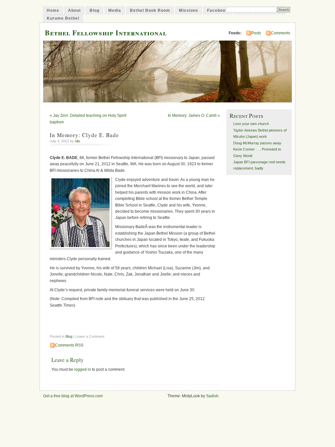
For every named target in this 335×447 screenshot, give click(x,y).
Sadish (212, 396)
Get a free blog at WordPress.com (73, 396)
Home (53, 10)
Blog (94, 10)
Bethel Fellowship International (106, 32)
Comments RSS (69, 345)
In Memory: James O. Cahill (192, 115)
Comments (280, 33)
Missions (188, 10)
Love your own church (251, 124)
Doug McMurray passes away (257, 143)
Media (114, 10)
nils (77, 141)
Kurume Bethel (63, 18)
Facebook (217, 10)
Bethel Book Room (150, 10)
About (74, 10)
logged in (82, 369)
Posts (256, 33)
